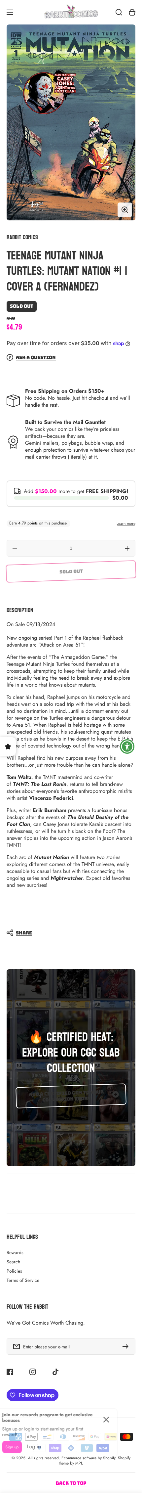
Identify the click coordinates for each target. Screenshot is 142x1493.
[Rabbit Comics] (71, 12)
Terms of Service (23, 1280)
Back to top (71, 1483)
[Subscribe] (127, 1346)
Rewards (15, 1252)
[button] (68, 932)
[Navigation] (10, 12)
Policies (14, 1271)
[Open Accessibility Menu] (127, 746)
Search (13, 1262)
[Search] (118, 12)
